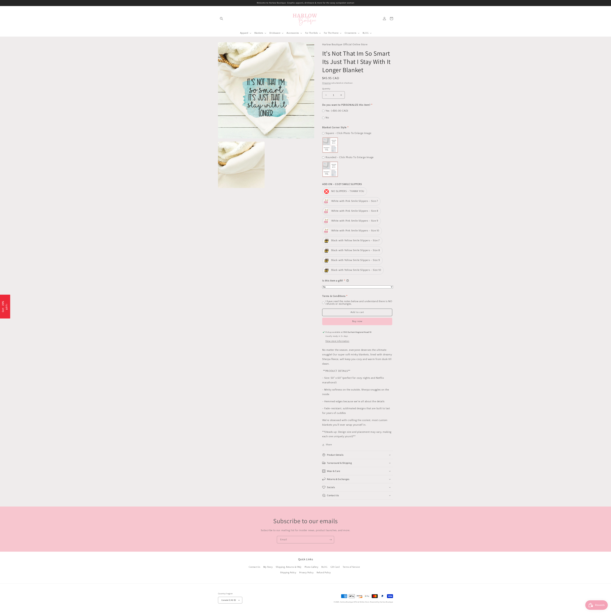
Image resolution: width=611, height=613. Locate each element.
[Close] (347, 279)
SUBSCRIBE (328, 320)
